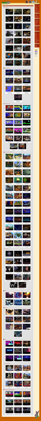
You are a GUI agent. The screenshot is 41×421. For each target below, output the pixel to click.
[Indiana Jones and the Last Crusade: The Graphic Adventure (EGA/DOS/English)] (26, 80)
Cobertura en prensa (37, 28)
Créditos (36, 30)
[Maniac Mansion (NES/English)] (18, 115)
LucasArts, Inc (29, 417)
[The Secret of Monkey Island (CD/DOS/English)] (26, 196)
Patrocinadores (37, 27)
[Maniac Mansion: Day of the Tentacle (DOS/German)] (26, 138)
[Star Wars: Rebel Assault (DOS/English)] (9, 254)
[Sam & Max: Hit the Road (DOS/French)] (9, 384)
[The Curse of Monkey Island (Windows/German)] (9, 172)
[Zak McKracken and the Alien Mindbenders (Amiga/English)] (26, 394)
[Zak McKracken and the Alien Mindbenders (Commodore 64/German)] (9, 394)
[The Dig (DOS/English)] (9, 295)
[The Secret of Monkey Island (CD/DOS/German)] (18, 227)
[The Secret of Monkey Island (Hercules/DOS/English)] (9, 212)
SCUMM (36, 45)
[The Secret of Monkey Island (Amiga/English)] (9, 227)
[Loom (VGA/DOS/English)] (9, 351)
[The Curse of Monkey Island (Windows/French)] (18, 180)
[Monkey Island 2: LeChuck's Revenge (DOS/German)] (18, 243)
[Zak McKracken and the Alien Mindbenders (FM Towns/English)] (9, 402)
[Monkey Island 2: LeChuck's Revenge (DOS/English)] (9, 235)
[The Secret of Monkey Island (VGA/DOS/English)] (18, 220)
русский (36, 41)
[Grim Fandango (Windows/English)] (9, 12)
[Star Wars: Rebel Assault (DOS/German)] (26, 253)
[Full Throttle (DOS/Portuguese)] (9, 327)
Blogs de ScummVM (37, 11)
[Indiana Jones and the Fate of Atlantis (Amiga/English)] (26, 72)
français (36, 36)
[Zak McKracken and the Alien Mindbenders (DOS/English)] (18, 394)
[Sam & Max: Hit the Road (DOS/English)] (9, 368)
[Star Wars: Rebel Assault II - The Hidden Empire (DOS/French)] (18, 277)
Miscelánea (36, 26)
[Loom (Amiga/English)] (26, 344)
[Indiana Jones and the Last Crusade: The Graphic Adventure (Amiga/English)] (18, 89)
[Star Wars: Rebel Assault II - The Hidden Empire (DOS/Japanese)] (14, 285)
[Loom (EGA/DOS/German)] (18, 344)
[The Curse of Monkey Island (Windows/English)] (9, 157)
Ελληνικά (36, 34)
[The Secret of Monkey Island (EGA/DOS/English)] (26, 212)
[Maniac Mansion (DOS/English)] (9, 123)
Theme (36, 44)
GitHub (36, 23)
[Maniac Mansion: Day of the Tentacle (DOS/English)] (26, 131)
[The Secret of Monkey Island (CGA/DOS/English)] (18, 212)
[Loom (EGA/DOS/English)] (9, 344)
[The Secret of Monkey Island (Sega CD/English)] (26, 227)
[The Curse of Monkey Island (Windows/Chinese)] (26, 172)
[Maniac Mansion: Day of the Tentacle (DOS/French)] (18, 138)
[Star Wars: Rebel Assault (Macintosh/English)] (18, 261)
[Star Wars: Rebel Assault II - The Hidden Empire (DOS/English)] (26, 269)
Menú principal (36, 4)
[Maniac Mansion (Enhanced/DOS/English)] (26, 123)
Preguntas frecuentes (36, 15)
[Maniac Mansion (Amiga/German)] (18, 131)
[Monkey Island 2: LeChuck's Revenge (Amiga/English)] (26, 243)
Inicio (36, 5)
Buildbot (36, 24)
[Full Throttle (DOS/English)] (9, 312)
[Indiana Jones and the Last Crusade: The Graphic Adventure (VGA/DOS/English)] (26, 89)
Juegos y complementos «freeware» (37, 8)
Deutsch (36, 33)
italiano (36, 38)
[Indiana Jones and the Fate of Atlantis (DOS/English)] (9, 72)
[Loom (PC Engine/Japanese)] (18, 358)
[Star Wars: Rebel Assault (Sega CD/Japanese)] (9, 269)
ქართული (36, 39)
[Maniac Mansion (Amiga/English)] (9, 108)
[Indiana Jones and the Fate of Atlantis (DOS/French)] (9, 81)
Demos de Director (37, 10)
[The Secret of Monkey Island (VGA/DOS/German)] (26, 220)
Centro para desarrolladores (37, 20)
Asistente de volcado (37, 12)
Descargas (36, 7)
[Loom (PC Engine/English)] (26, 351)
